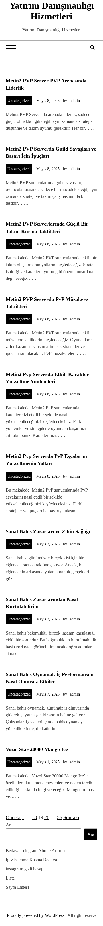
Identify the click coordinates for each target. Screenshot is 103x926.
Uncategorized (19, 100)
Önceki (13, 817)
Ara (9, 824)
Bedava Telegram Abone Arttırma (36, 850)
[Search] (92, 47)
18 (34, 817)
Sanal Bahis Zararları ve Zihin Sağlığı (48, 531)
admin (75, 100)
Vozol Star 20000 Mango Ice (37, 749)
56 (59, 817)
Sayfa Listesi (17, 887)
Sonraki (71, 817)
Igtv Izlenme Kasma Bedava (31, 859)
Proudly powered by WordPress (36, 915)
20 (46, 817)
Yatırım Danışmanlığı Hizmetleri (51, 10)
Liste (10, 878)
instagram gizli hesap (24, 868)
